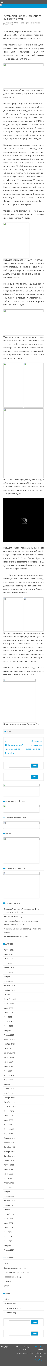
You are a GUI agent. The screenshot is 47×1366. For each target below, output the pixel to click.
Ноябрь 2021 (9, 1205)
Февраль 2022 (9, 1192)
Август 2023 (9, 1111)
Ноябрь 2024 (9, 1044)
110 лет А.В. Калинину (13, 916)
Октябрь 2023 (9, 1102)
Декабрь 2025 (9, 986)
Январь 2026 (9, 981)
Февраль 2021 (9, 1245)
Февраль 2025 (9, 1030)
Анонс (6, 1263)
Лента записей (10, 1304)
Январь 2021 (9, 1250)
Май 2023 (8, 1124)
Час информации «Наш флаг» (16, 936)
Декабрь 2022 (9, 1147)
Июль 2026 (8, 954)
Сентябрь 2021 (10, 1214)
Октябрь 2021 (9, 1210)
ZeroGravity (38, 1346)
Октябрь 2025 (9, 994)
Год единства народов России (16, 1272)
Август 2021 (9, 1218)
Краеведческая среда (13, 1277)
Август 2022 (9, 1165)
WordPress (39, 1360)
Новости (7, 1281)
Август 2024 (9, 1057)
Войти (6, 1299)
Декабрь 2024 (9, 1039)
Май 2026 (8, 963)
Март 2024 (8, 1080)
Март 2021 (8, 1241)
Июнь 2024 (8, 1066)
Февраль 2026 (9, 977)
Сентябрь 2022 (10, 1160)
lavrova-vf (9, 23)
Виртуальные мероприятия (15, 1268)
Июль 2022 (8, 1169)
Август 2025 (9, 1003)
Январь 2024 (9, 1089)
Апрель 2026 (9, 968)
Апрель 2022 (9, 1183)
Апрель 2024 (9, 1075)
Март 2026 (8, 972)
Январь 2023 (9, 1142)
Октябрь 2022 (9, 1156)
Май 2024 (8, 1071)
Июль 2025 (8, 1008)
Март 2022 (8, 1187)
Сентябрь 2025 (10, 999)
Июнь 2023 (8, 1120)
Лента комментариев (12, 1308)
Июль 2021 (8, 1223)
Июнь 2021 (8, 1227)
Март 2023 (8, 1133)
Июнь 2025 (8, 1012)
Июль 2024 (8, 1062)
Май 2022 (8, 1178)
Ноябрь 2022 (9, 1151)
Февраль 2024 (9, 1084)
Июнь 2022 (8, 1174)
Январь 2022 (9, 1196)
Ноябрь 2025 (9, 990)
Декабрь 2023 (9, 1093)
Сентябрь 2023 (10, 1106)
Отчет (9, 731)
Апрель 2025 (9, 1021)
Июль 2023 (8, 1115)
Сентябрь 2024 (10, 1053)
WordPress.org (10, 1313)
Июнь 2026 (8, 959)
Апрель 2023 (9, 1129)
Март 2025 (8, 1026)
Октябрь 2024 (9, 1048)
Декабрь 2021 (9, 1201)
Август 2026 (9, 950)
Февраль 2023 (9, 1138)
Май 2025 (8, 1017)
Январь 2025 (9, 1035)
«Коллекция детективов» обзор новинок (34, 745)
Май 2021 (8, 1232)
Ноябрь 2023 (9, 1098)
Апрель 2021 (9, 1236)
